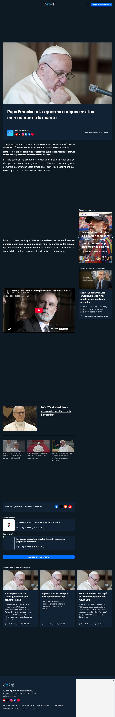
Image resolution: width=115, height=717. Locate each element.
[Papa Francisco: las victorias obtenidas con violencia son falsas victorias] (38, 446)
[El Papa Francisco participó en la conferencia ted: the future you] (94, 580)
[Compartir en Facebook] (56, 506)
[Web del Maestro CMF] (10, 133)
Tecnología (95, 218)
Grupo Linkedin (59, 705)
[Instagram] (11, 700)
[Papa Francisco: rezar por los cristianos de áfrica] (57, 580)
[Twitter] (7, 700)
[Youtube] (4, 700)
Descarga (85, 215)
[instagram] (22, 134)
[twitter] (19, 134)
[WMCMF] (18, 700)
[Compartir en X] (61, 506)
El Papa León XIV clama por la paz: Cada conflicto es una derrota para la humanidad (13, 456)
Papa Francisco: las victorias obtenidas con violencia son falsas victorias (37, 456)
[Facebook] (15, 700)
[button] (4, 4)
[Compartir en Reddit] (65, 506)
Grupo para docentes (101, 4)
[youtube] (16, 134)
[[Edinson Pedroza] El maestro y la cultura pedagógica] (9, 525)
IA (92, 215)
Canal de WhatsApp (43, 705)
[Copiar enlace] (70, 506)
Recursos (85, 218)
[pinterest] (32, 134)
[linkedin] (26, 134)
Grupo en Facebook (25, 705)
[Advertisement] (57, 24)
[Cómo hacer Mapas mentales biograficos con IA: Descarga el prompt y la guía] (95, 237)
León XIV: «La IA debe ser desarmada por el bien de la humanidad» (56, 411)
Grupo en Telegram (9, 705)
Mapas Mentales (102, 215)
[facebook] (29, 134)
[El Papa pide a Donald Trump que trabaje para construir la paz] (20, 580)
